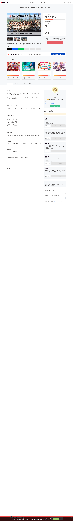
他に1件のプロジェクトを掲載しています (56, 99)
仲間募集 (30, 83)
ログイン (65, 2)
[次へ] (40, 24)
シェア (16, 48)
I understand (56, 518)
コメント (37, 83)
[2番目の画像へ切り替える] (17, 39)
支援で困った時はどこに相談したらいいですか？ (52, 195)
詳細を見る (47, 125)
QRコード (39, 48)
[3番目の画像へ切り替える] (24, 39)
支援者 (23, 83)
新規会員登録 (69, 2)
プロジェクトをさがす (42, 2)
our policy (45, 519)
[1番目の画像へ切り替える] (10, 39)
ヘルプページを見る (55, 197)
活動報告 (16, 83)
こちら (55, 201)
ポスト (10, 48)
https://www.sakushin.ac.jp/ (50, 101)
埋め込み (33, 48)
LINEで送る (21, 48)
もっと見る (38, 168)
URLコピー (27, 48)
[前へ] (8, 24)
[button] (58, 54)
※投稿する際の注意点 (38, 175)
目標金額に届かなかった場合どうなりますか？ (51, 193)
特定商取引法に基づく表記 (49, 103)
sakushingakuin (33, 9)
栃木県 (43, 9)
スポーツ (38, 9)
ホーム (10, 83)
